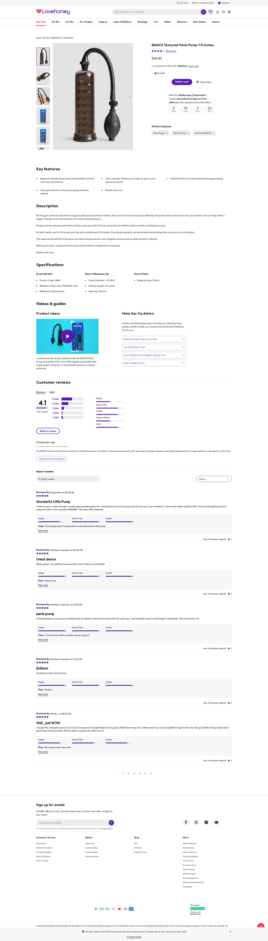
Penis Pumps (68, 37)
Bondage (142, 22)
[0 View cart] (229, 12)
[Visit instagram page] (206, 822)
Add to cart (182, 82)
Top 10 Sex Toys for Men (134, 347)
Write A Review (48, 431)
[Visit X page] (196, 822)
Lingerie (103, 22)
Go (111, 823)
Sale (156, 22)
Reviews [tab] (41, 392)
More (186, 838)
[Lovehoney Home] (53, 11)
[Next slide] (129, 96)
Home (38, 37)
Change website (134, 936)
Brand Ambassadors (190, 878)
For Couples (86, 22)
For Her (56, 22)
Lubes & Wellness (122, 22)
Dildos (167, 22)
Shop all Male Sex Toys (134, 363)
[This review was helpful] (229, 539)
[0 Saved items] (223, 12)
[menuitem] (42, 22)
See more (43, 530)
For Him (70, 22)
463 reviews (171, 51)
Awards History (188, 848)
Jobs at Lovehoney (190, 852)
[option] (93, 96)
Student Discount (140, 852)
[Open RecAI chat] (260, 926)
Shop (136, 838)
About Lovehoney (189, 843)
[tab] (60, 864)
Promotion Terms (189, 865)
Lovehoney (134, 28)
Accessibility (187, 886)
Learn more (193, 66)
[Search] (203, 12)
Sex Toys (41, 22)
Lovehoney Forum (92, 856)
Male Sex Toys (56, 37)
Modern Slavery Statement (193, 882)
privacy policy (107, 828)
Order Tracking (42, 861)
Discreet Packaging (43, 852)
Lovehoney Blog (91, 848)
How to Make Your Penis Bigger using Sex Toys (145, 355)
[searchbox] (70, 479)
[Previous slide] (55, 96)
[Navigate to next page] (151, 773)
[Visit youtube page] (216, 822)
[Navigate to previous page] (117, 773)
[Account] (217, 12)
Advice (216, 22)
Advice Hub (89, 843)
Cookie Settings (189, 869)
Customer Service (46, 838)
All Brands (138, 848)
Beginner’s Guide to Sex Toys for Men (140, 339)
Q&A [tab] (52, 392)
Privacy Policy (188, 861)
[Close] (230, 931)
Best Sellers (199, 22)
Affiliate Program (189, 874)
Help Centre (41, 843)
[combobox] (159, 12)
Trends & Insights (91, 852)
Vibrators (182, 22)
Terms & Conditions (190, 856)
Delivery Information (44, 848)
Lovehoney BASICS (202, 133)
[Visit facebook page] (186, 822)
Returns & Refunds (43, 856)
